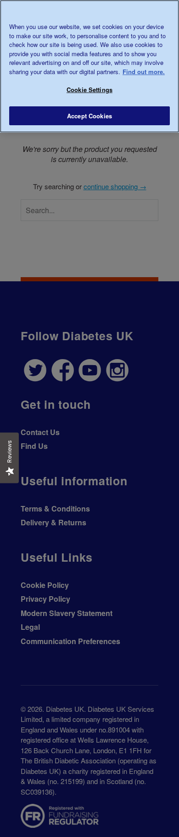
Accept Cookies (89, 115)
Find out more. (144, 71)
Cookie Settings (89, 89)
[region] (89, 66)
